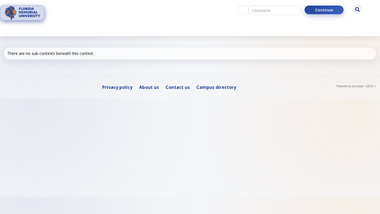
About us (149, 87)
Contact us (178, 87)
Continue (324, 10)
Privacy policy (117, 87)
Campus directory (216, 87)
